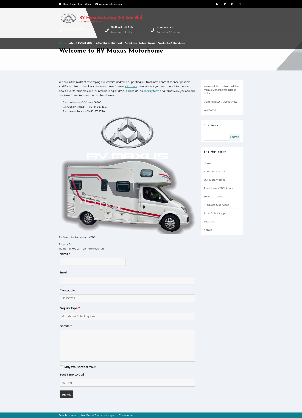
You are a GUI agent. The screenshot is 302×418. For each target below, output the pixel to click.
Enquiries (131, 43)
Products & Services (171, 43)
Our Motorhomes (215, 180)
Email (63, 272)
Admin (208, 230)
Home (63, 43)
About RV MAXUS (80, 43)
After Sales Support (109, 43)
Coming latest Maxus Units (220, 102)
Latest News (147, 43)
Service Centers (214, 196)
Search (234, 137)
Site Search (212, 125)
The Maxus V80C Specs (218, 188)
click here (131, 86)
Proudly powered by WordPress (76, 415)
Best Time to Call (72, 374)
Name (65, 253)
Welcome (210, 110)
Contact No (68, 290)
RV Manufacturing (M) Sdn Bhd (110, 18)
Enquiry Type (70, 308)
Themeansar (126, 415)
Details (66, 326)
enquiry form (151, 91)
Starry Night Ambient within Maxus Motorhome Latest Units (221, 90)
